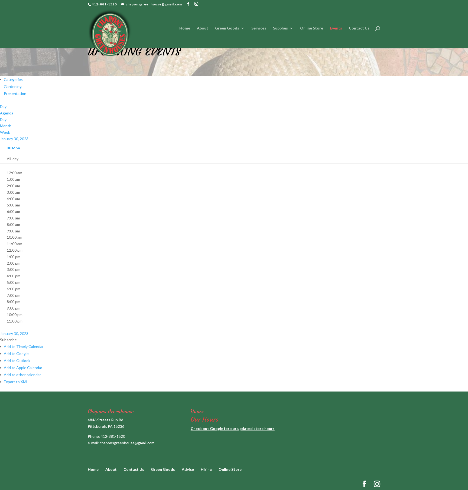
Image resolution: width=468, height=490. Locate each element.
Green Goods (227, 28)
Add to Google (16, 353)
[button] (8, 339)
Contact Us (359, 28)
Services (258, 28)
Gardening (13, 86)
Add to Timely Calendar (24, 346)
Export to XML (16, 381)
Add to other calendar (22, 374)
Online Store (311, 28)
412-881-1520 (113, 436)
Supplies (280, 28)
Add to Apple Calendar (23, 367)
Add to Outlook (17, 360)
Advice (188, 469)
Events (336, 28)
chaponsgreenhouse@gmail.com (127, 442)
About (202, 28)
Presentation (15, 93)
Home (184, 28)
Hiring (206, 469)
